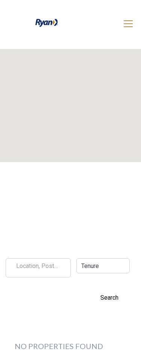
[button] (103, 265)
